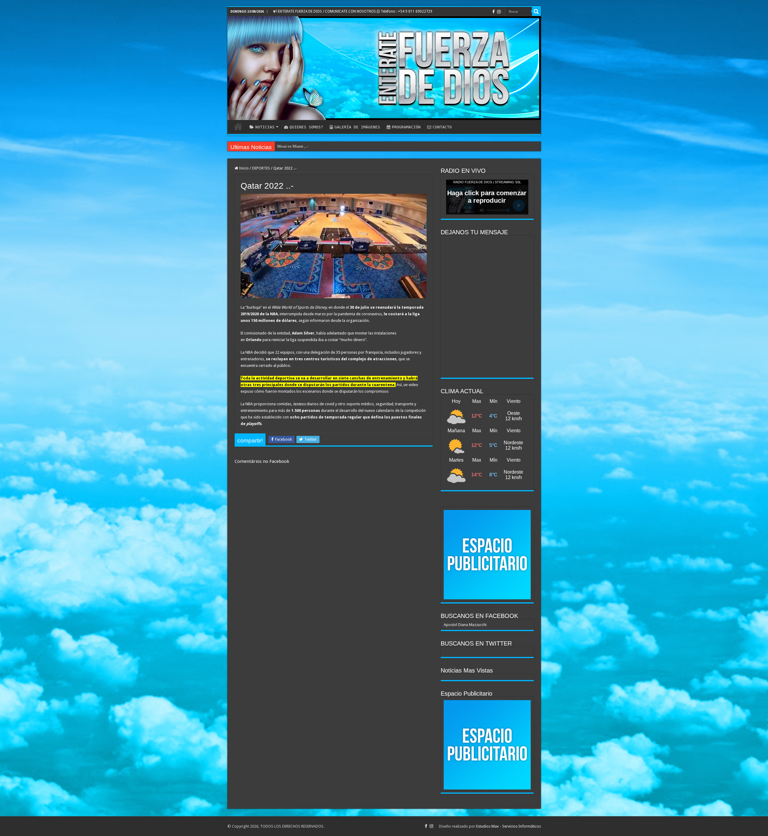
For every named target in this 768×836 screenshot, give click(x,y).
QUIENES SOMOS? (306, 127)
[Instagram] (498, 11)
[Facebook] (493, 11)
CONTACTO (442, 127)
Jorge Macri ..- (288, 146)
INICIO (238, 126)
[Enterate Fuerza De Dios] (384, 68)
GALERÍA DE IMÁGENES (357, 127)
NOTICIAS (264, 127)
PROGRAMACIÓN (406, 127)
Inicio (243, 168)
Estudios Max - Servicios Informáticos (508, 826)
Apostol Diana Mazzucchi (465, 624)
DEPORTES (261, 168)
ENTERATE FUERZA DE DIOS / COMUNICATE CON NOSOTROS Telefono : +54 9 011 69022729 (354, 11)
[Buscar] (536, 11)
